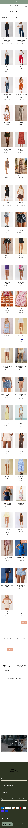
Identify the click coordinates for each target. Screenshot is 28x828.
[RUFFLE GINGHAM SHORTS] (7, 548)
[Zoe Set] (21, 113)
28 (9, 43)
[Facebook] (3, 819)
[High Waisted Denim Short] (21, 384)
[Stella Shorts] (21, 520)
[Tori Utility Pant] (21, 57)
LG (23, 99)
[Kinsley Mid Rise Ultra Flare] (7, 29)
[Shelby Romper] (7, 493)
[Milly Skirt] (21, 493)
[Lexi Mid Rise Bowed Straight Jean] (21, 29)
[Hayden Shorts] (21, 629)
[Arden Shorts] (21, 575)
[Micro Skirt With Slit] (7, 384)
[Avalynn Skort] (7, 629)
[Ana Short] (21, 299)
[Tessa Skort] (21, 193)
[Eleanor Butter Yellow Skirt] (7, 520)
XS (3, 125)
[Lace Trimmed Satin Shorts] (21, 412)
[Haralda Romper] (7, 602)
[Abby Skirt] (7, 272)
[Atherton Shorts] (21, 602)
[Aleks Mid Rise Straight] (7, 85)
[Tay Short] (7, 467)
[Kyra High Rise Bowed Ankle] (7, 57)
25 (4, 43)
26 (5, 43)
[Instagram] (7, 819)
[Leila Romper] (21, 548)
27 (7, 43)
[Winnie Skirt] (21, 139)
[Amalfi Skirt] (21, 272)
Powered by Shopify (17, 823)
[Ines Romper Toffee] (7, 166)
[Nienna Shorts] (7, 440)
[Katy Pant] (21, 166)
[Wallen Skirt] (21, 219)
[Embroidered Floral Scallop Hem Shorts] (21, 655)
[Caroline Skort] (7, 219)
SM (18, 99)
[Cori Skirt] (21, 467)
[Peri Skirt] (7, 246)
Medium (21, 232)
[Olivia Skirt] (21, 246)
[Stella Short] (7, 299)
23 (17, 43)
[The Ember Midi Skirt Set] (21, 85)
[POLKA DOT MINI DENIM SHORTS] (7, 655)
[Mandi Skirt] (21, 326)
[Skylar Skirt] (7, 326)
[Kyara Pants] (21, 440)
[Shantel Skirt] (7, 193)
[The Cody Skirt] (7, 113)
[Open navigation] (4, 6)
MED (21, 99)
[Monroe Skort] (7, 139)
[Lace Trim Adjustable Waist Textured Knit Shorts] (21, 355)
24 (2, 43)
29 (11, 43)
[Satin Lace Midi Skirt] (7, 412)
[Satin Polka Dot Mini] (7, 575)
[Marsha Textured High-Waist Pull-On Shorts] (7, 355)
